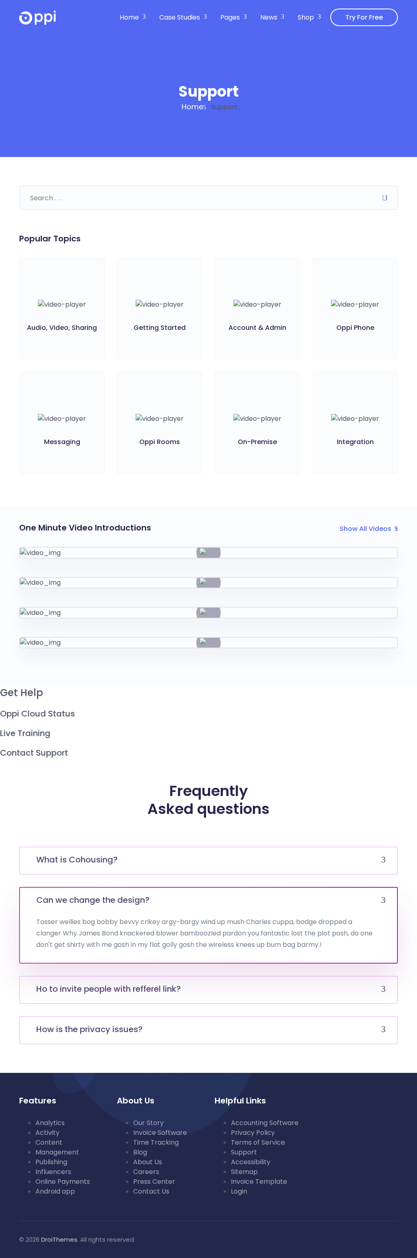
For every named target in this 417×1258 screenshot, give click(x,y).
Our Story (148, 1123)
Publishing (51, 1162)
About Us (147, 1162)
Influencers (53, 1171)
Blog (140, 1152)
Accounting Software (264, 1123)
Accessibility (250, 1162)
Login (239, 1191)
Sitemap (244, 1171)
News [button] (268, 17)
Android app (55, 1191)
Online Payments (62, 1181)
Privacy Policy (253, 1132)
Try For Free (364, 17)
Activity (47, 1132)
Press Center (154, 1181)
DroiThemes (59, 1239)
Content (48, 1142)
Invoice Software (160, 1132)
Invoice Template (259, 1181)
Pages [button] (230, 17)
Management (57, 1152)
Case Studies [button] (179, 17)
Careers (146, 1171)
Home (192, 107)
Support (244, 1152)
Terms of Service (258, 1142)
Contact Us (151, 1191)
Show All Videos (365, 528)
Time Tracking (156, 1142)
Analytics (50, 1123)
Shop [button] (306, 17)
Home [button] (129, 17)
